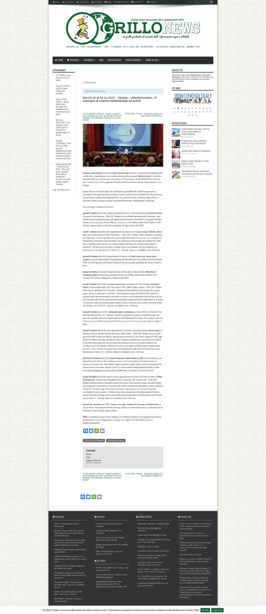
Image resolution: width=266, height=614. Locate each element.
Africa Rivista (145, 517)
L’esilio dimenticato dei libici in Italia (152, 535)
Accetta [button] (205, 610)
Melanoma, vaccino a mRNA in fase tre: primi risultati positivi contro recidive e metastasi (195, 561)
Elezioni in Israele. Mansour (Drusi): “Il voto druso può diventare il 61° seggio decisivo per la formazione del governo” (195, 570)
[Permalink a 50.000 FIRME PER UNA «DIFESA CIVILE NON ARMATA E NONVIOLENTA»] (176, 136)
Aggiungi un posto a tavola (148, 546)
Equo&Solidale (114, 60)
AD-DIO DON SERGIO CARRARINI (195, 151)
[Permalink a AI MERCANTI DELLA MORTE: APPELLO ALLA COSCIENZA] (176, 148)
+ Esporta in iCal (115, 440)
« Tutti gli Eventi (89, 83)
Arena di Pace (152, 60)
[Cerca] (211, 2)
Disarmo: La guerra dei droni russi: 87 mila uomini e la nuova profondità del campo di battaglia (69, 533)
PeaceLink (59, 517)
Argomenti (89, 60)
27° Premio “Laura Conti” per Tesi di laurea (63, 77)
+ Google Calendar (94, 440)
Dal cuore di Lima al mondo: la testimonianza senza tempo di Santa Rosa (194, 535)
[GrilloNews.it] (133, 49)
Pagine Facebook (132, 60)
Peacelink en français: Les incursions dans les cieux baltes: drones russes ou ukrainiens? (70, 575)
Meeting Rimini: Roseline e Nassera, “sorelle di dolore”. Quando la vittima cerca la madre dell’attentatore (194, 580)
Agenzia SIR (186, 517)
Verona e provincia (93, 463)
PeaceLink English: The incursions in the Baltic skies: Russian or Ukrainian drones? (69, 584)
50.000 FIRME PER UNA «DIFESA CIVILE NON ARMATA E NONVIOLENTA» (195, 131)
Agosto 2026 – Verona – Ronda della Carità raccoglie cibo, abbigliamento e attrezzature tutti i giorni (63, 106)
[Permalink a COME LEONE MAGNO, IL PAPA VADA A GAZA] (176, 168)
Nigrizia (101, 517)
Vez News (101, 561)
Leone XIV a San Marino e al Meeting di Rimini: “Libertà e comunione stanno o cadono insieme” (195, 526)
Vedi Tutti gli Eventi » (61, 190)
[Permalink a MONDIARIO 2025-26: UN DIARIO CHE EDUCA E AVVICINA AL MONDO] (176, 178)
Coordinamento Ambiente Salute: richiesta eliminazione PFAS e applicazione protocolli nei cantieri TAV (111, 584)
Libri (101, 60)
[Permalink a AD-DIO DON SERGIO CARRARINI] (176, 158)
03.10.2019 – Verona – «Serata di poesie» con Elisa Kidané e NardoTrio (144, 115)
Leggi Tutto (217, 610)
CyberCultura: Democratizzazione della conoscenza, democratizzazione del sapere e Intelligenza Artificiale (69, 542)
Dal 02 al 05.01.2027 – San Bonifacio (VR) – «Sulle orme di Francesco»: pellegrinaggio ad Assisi (63, 127)
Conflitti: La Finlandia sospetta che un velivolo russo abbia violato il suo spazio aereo (70, 559)
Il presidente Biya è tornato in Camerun (153, 551)
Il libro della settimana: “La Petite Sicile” (154, 524)
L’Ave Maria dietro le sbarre (190, 555)
